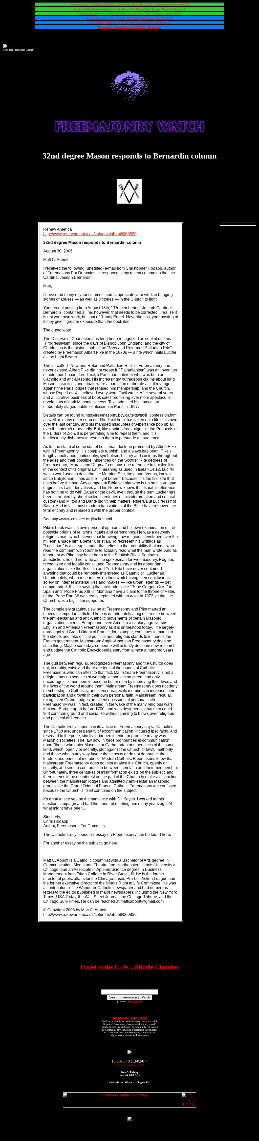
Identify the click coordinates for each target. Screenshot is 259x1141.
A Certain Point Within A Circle (152, 22)
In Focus (124, 9)
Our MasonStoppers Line (129, 1018)
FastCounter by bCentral (129, 1065)
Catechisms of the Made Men (131, 27)
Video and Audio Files (107, 9)
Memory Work (163, 18)
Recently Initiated (85, 9)
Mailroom (179, 9)
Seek (149, 4)
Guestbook (157, 13)
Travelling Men (125, 18)
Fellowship (154, 27)
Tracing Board (98, 4)
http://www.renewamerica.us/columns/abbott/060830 (90, 234)
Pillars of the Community (102, 18)
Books (168, 13)
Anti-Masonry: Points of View (106, 22)
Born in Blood (106, 27)
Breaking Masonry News (92, 13)
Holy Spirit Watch (136, 4)
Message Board (135, 13)
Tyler (72, 4)
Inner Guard (83, 4)
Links (176, 13)
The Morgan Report (141, 9)
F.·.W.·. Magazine (162, 9)
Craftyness (128, 22)
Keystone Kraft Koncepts (176, 4)
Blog (147, 13)
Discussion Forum (116, 13)
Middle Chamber (116, 4)
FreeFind (137, 1001)
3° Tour (158, 4)
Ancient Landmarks (144, 18)
